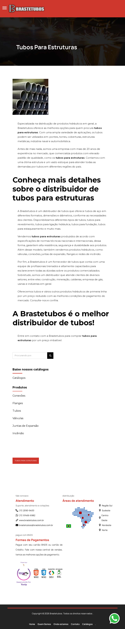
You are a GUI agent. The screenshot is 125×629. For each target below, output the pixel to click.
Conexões (19, 395)
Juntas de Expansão (26, 425)
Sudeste (106, 510)
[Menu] (4, 8)
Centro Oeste (104, 518)
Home (32, 624)
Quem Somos (44, 624)
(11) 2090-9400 (26, 510)
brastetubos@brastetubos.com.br (36, 525)
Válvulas (18, 418)
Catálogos (87, 624)
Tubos (17, 410)
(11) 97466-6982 (27, 515)
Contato (75, 624)
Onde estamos (61, 624)
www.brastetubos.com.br (31, 520)
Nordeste (106, 525)
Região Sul (107, 505)
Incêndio (18, 433)
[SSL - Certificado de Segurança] (59, 574)
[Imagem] (30, 90)
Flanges (18, 403)
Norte (105, 530)
